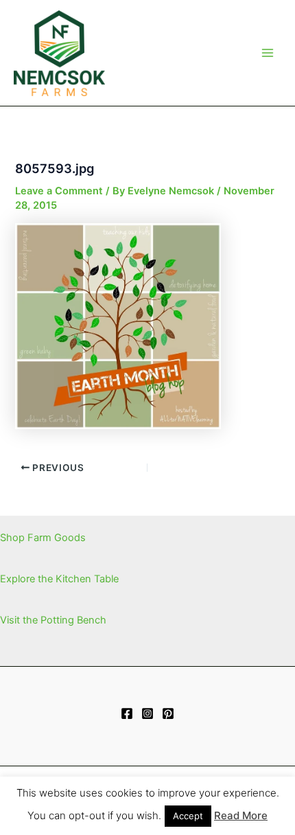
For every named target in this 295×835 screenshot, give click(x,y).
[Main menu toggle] (267, 53)
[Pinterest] (168, 713)
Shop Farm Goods (43, 537)
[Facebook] (127, 713)
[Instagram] (147, 713)
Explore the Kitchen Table (59, 579)
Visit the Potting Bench (53, 620)
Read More (241, 815)
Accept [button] (188, 815)
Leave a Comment (59, 191)
